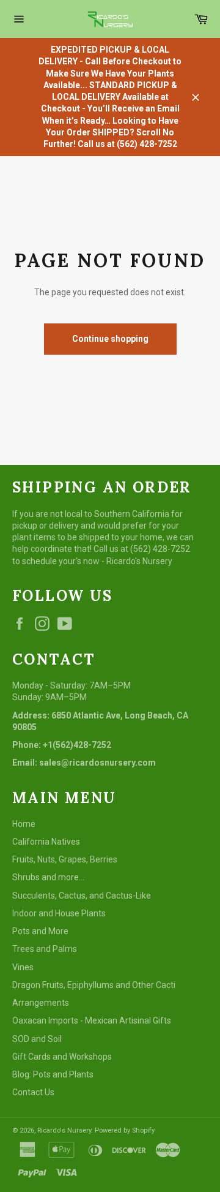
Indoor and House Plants (59, 913)
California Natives (46, 842)
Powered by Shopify (125, 1130)
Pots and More (40, 931)
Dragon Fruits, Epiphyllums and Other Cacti (93, 985)
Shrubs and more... (48, 877)
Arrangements (40, 1003)
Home (23, 824)
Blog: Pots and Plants (53, 1074)
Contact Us (33, 1092)
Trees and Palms (44, 949)
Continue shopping (110, 339)
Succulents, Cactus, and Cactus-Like (81, 895)
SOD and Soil (37, 1039)
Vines (23, 967)
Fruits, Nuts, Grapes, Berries (64, 859)
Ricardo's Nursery (64, 1130)
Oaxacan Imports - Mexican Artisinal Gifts (91, 1020)
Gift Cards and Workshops (62, 1057)
